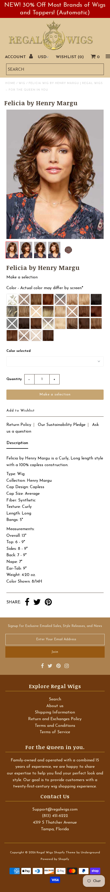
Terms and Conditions (55, 726)
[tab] (17, 444)
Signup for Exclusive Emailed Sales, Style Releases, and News (55, 626)
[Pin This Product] (48, 602)
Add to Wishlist (20, 411)
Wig (22, 83)
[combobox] (55, 69)
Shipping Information (55, 712)
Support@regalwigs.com (55, 809)
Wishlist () (70, 57)
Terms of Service (55, 732)
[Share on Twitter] (37, 602)
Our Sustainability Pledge (61, 425)
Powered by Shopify (55, 859)
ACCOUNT (16, 57)
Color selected (18, 351)
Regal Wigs (45, 852)
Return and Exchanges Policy (55, 719)
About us (54, 706)
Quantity (14, 379)
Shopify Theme (64, 852)
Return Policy (18, 425)
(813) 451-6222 (55, 816)
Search (55, 699)
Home (10, 83)
